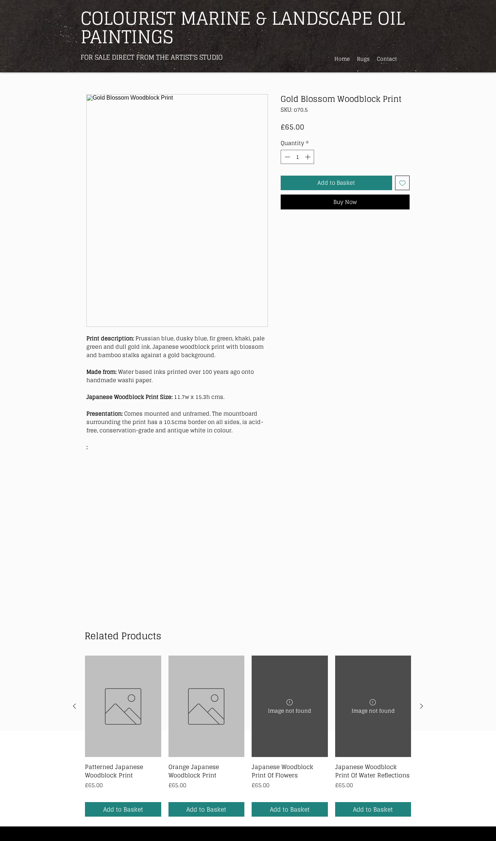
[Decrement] (287, 157)
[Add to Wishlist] (402, 183)
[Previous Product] (74, 706)
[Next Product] (421, 706)
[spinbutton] (298, 157)
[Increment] (308, 157)
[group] (248, 736)
